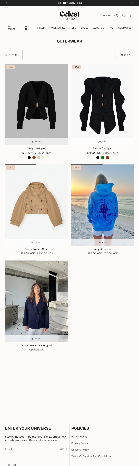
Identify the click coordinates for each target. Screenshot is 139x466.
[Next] (132, 3)
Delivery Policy (80, 449)
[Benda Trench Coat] (36, 205)
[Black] (29, 157)
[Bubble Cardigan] (102, 104)
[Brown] (33, 157)
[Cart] (132, 15)
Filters (13, 55)
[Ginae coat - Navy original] (36, 301)
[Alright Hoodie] (102, 205)
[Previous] (6, 3)
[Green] (102, 157)
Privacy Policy (79, 443)
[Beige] (43, 157)
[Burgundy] (38, 157)
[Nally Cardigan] (36, 104)
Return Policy (79, 436)
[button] (13, 28)
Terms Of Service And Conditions (91, 456)
